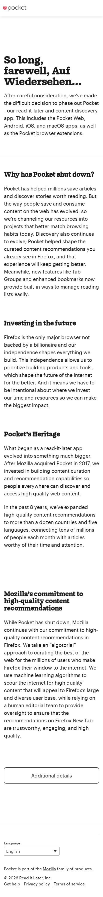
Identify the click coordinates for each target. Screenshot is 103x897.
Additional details (51, 775)
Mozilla (49, 868)
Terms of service (69, 883)
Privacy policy (37, 883)
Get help (12, 883)
